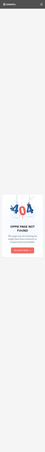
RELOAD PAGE (21, 250)
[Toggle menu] (41, 4)
